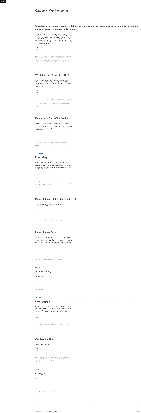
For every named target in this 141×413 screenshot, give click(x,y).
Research (37, 57)
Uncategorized (54, 57)
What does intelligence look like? (52, 75)
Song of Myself (63, 325)
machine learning (56, 61)
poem (36, 145)
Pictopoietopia (57, 142)
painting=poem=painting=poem (41, 259)
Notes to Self (45, 358)
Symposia (54, 100)
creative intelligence (56, 60)
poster (63, 220)
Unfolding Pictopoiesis (61, 57)
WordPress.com (59, 411)
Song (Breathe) (42, 301)
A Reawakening (43, 271)
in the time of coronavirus (46, 360)
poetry (39, 145)
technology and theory (44, 106)
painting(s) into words (52, 181)
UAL (50, 106)
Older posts (37, 402)
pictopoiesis (69, 61)
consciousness (60, 103)
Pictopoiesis (69, 56)
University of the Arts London (49, 63)
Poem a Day (41, 157)
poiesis (36, 63)
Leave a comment (38, 327)
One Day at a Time (44, 339)
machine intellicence (49, 61)
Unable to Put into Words (48, 183)
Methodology (64, 56)
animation (58, 102)
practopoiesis (40, 63)
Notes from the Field (39, 358)
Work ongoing (40, 102)
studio (63, 104)
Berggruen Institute (68, 59)
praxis (60, 104)
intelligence (65, 103)
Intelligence (59, 56)
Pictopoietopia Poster (46, 232)
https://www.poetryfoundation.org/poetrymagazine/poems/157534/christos (49, 185)
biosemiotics (37, 103)
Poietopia (60, 218)
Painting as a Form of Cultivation (52, 118)
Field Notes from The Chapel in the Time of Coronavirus (52, 324)
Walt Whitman (69, 325)
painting (65, 143)
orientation (55, 391)
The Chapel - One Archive (67, 256)
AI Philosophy (53, 59)
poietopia (60, 259)
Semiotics (41, 57)
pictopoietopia (53, 220)
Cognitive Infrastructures (47, 60)
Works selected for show (43, 59)
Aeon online (61, 143)
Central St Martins (38, 60)
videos (67, 57)
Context (50, 56)
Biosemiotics (46, 56)
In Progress (41, 373)
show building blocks (47, 57)
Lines (65, 357)
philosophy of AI (63, 61)
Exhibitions (54, 56)
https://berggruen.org (64, 60)
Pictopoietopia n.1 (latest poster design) (55, 199)
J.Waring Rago (137, 411)
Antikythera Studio (60, 59)
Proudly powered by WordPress (41, 411)
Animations (41, 56)
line (65, 185)
